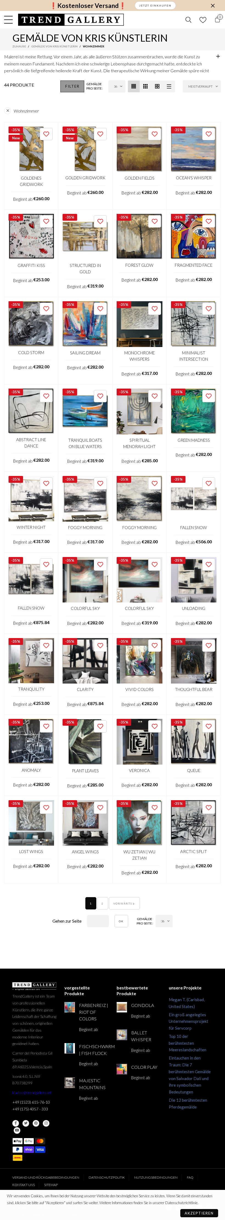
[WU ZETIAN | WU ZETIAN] (139, 823)
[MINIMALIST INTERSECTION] (194, 324)
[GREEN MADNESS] (194, 411)
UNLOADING (193, 608)
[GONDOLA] (122, 1007)
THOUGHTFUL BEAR (193, 689)
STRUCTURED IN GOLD (85, 268)
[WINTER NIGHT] (31, 498)
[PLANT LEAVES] (85, 742)
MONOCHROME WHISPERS (139, 355)
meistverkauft (200, 86)
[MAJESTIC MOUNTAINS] (69, 1082)
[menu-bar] (9, 20)
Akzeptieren (199, 1213)
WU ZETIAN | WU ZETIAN (139, 854)
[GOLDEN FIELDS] (139, 149)
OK (121, 921)
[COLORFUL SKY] (85, 580)
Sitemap (51, 1185)
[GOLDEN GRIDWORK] (85, 149)
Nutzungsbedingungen (156, 1177)
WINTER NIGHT (31, 527)
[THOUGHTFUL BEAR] (194, 661)
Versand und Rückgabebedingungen (45, 1177)
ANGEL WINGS (85, 851)
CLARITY (85, 689)
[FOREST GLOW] (139, 236)
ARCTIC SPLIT (193, 851)
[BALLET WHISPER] (122, 1034)
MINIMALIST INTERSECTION (193, 355)
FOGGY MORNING (85, 527)
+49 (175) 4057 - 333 (30, 1109)
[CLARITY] (85, 661)
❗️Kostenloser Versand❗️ (87, 5)
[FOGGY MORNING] (85, 499)
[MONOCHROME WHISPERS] (139, 324)
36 (115, 86)
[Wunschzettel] (203, 20)
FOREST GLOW (139, 265)
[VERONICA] (139, 742)
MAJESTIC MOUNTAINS (92, 1084)
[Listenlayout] (169, 86)
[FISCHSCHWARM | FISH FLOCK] (69, 1048)
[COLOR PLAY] (122, 1069)
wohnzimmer (26, 110)
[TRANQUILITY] (31, 661)
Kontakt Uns (23, 1185)
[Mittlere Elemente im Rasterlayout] (134, 86)
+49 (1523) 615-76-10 (31, 1102)
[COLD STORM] (31, 324)
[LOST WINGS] (31, 823)
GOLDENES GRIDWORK (31, 181)
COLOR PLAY (144, 1067)
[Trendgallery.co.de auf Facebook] (15, 1123)
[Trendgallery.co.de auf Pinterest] (36, 1123)
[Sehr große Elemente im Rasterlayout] (157, 86)
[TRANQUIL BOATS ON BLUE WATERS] (85, 411)
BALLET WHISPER (141, 1036)
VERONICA (139, 770)
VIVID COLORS (139, 689)
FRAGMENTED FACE (193, 265)
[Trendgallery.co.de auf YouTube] (17, 1130)
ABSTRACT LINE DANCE (31, 442)
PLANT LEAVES (85, 770)
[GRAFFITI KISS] (31, 237)
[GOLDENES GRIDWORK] (31, 149)
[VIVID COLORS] (139, 661)
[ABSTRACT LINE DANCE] (31, 411)
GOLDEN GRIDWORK (85, 177)
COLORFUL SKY (85, 608)
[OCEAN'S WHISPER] (194, 149)
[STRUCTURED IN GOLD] (85, 237)
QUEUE (193, 770)
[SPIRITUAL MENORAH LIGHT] (139, 411)
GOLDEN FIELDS (139, 178)
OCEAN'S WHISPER (194, 177)
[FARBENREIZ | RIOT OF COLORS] (69, 1007)
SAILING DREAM (85, 352)
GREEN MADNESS (194, 440)
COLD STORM (31, 352)
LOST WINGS (31, 851)
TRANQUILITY (31, 689)
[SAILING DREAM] (85, 324)
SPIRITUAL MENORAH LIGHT (139, 443)
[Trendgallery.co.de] (70, 20)
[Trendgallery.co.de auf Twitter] (25, 1123)
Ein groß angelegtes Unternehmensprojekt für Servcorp (188, 1021)
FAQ (190, 1177)
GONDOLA (142, 1005)
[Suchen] (188, 19)
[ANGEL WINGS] (85, 823)
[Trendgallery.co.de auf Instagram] (46, 1123)
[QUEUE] (194, 742)
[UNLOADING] (194, 580)
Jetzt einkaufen (155, 5)
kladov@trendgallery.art (32, 1092)
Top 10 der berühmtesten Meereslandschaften (187, 1043)
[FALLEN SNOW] (194, 499)
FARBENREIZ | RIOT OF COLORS (93, 1012)
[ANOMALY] (31, 741)
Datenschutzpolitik (107, 1177)
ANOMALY (31, 770)
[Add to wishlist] (46, 134)
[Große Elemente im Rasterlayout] (145, 86)
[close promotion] (213, 5)
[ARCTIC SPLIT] (194, 823)
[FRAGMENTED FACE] (194, 236)
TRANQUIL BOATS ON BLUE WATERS (85, 443)
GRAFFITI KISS (31, 265)
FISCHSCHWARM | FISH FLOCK (93, 1050)
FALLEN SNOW (193, 527)
